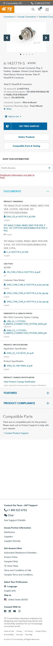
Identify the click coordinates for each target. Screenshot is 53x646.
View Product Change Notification (19, 381)
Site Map (28, 634)
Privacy (19, 631)
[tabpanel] (26, 37)
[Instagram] (19, 611)
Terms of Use (9, 631)
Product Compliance (19, 403)
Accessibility (9, 634)
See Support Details (14, 520)
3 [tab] (26, 54)
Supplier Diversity (12, 541)
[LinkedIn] (10, 611)
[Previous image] (7, 38)
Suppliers (8, 536)
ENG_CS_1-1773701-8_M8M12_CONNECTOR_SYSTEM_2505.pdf (25, 331)
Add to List (13, 116)
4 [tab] (29, 54)
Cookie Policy (40, 631)
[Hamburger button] (47, 9)
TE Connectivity (7, 9)
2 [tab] (23, 54)
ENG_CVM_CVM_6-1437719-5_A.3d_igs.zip (27, 293)
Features (10, 393)
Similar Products (26, 137)
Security (19, 634)
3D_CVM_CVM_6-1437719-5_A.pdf (23, 272)
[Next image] (46, 38)
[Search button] (33, 9)
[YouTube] (14, 611)
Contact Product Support (16, 433)
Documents (12, 191)
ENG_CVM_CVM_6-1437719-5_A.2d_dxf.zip (28, 284)
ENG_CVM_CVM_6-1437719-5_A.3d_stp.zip (28, 301)
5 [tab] (32, 54)
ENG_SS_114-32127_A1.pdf (20, 353)
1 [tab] (20, 54)
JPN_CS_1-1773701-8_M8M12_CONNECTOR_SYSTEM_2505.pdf (25, 322)
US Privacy (29, 631)
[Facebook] (5, 611)
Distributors (9, 532)
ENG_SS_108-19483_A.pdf (19, 365)
